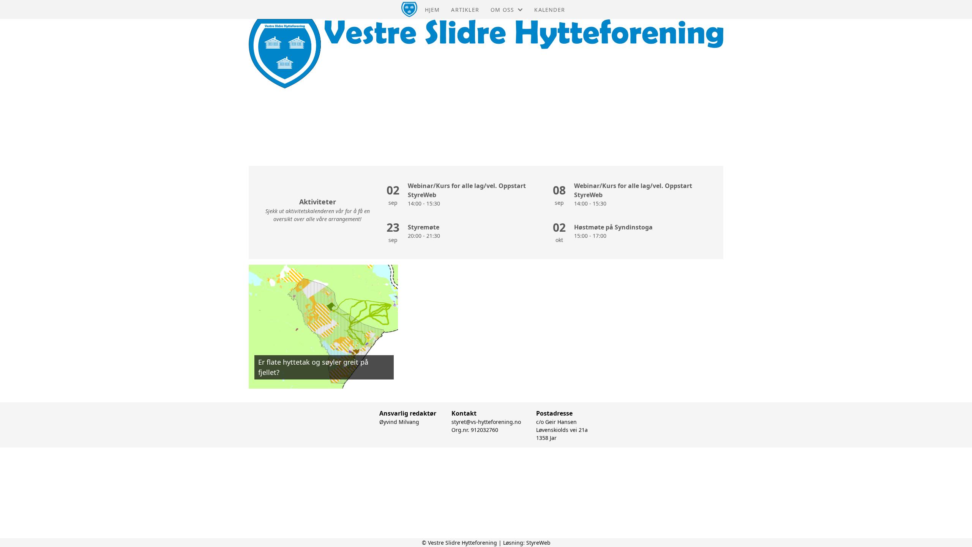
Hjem (432, 9)
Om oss (502, 9)
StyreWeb (538, 542)
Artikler (465, 9)
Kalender (549, 9)
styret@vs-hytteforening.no (486, 421)
